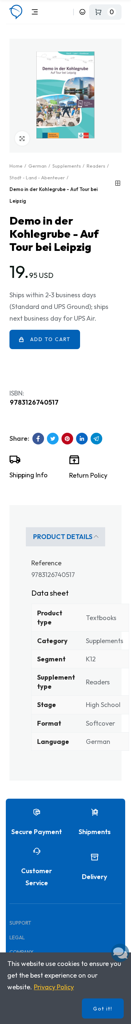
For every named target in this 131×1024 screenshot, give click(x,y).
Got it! (102, 1008)
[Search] (66, 12)
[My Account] (82, 11)
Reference (46, 563)
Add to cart (50, 339)
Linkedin (82, 438)
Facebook (38, 438)
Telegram (96, 438)
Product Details (62, 536)
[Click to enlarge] (22, 138)
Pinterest (67, 438)
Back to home (118, 183)
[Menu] (35, 11)
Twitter (53, 438)
